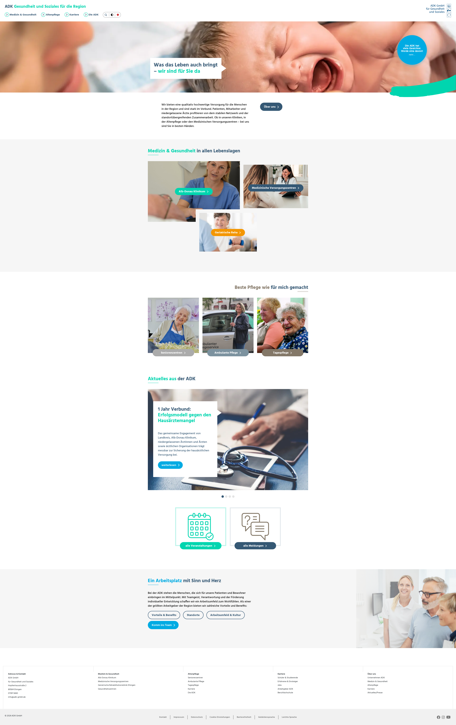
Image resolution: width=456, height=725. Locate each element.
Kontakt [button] (163, 717)
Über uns (270, 107)
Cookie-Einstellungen (220, 717)
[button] (412, 50)
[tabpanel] (228, 439)
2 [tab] (226, 496)
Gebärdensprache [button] (266, 717)
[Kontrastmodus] (112, 14)
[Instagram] (443, 717)
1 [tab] (222, 496)
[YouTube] (448, 717)
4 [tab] (233, 496)
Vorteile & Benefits (164, 615)
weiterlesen (169, 465)
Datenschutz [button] (197, 717)
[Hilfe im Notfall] (117, 14)
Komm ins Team (162, 625)
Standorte (193, 615)
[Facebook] (438, 717)
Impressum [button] (179, 717)
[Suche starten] (105, 14)
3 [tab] (230, 496)
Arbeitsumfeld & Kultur (225, 615)
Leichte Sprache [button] (289, 717)
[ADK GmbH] (438, 11)
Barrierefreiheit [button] (244, 717)
